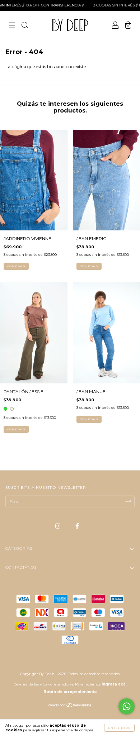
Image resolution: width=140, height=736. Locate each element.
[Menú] (11, 26)
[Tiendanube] (70, 705)
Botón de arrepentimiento (70, 691)
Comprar (16, 266)
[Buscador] (24, 26)
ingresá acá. (114, 684)
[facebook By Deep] (77, 526)
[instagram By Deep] (58, 526)
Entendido (119, 728)
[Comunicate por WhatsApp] (126, 706)
